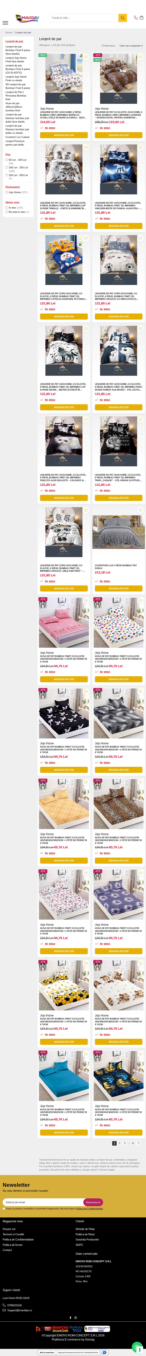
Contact (7, 1250)
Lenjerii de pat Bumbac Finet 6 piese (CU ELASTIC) (18, 69)
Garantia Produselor (87, 1239)
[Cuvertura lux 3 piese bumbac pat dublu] (118, 532)
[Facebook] (70, 1318)
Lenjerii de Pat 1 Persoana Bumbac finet (16, 96)
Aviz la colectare (47, 1352)
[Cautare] (122, 18)
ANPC (79, 1244)
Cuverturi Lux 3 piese (18, 137)
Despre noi (9, 1228)
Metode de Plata (85, 1228)
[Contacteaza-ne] (136, 18)
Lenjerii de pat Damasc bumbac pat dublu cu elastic (17, 129)
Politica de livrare (12, 1244)
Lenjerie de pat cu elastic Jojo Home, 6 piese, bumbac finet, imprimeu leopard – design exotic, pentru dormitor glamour (118, 115)
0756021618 (14, 1305)
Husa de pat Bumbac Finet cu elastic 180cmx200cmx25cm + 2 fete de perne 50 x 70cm (63, 659)
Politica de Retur (85, 1234)
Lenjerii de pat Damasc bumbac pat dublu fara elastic (17, 118)
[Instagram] (75, 1318)
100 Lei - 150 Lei (18, 167)
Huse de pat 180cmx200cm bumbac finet (14, 107)
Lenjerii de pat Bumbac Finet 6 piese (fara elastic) (18, 50)
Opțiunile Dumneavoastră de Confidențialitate (78, 1352)
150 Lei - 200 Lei (18, 175)
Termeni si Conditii (13, 1234)
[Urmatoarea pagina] (138, 1143)
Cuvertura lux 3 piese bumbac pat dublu (116, 567)
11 (133, 1143)
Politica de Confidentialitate (89, 1208)
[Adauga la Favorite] (86, 57)
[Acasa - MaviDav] (27, 18)
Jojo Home (15, 192)
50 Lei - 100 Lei (17, 159)
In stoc (12, 207)
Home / (9, 32)
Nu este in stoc (17, 211)
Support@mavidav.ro (19, 1310)
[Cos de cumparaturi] (141, 18)
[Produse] (5, 23)
